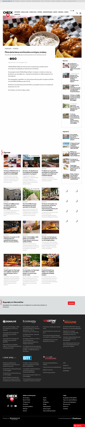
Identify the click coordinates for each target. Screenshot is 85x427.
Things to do (26, 402)
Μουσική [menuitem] (39, 12)
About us (65, 406)
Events (25, 411)
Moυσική (25, 404)
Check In (53, 1)
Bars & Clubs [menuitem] (24, 12)
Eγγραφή (71, 303)
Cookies (65, 408)
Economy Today (36, 1)
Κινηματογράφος (28, 406)
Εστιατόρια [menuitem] (17, 12)
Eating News (8, 48)
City (42, 1)
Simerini (23, 1)
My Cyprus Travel (72, 1)
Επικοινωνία (66, 404)
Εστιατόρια (15, 48)
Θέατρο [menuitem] (55, 12)
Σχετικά (7, 152)
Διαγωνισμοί (46, 408)
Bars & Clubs (26, 400)
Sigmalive (17, 1)
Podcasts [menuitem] (17, 14)
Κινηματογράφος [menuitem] (47, 12)
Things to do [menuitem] (33, 12)
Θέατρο (25, 408)
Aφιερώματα (47, 406)
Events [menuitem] (66, 12)
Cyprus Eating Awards (49, 411)
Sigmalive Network (7, 1)
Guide (44, 404)
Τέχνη (44, 400)
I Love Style (47, 1)
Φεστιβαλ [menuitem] (60, 12)
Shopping (45, 402)
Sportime (28, 1)
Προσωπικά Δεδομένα (69, 402)
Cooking (64, 1)
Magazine (59, 1)
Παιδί (44, 398)
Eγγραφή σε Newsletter (70, 398)
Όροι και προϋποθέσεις (70, 400)
